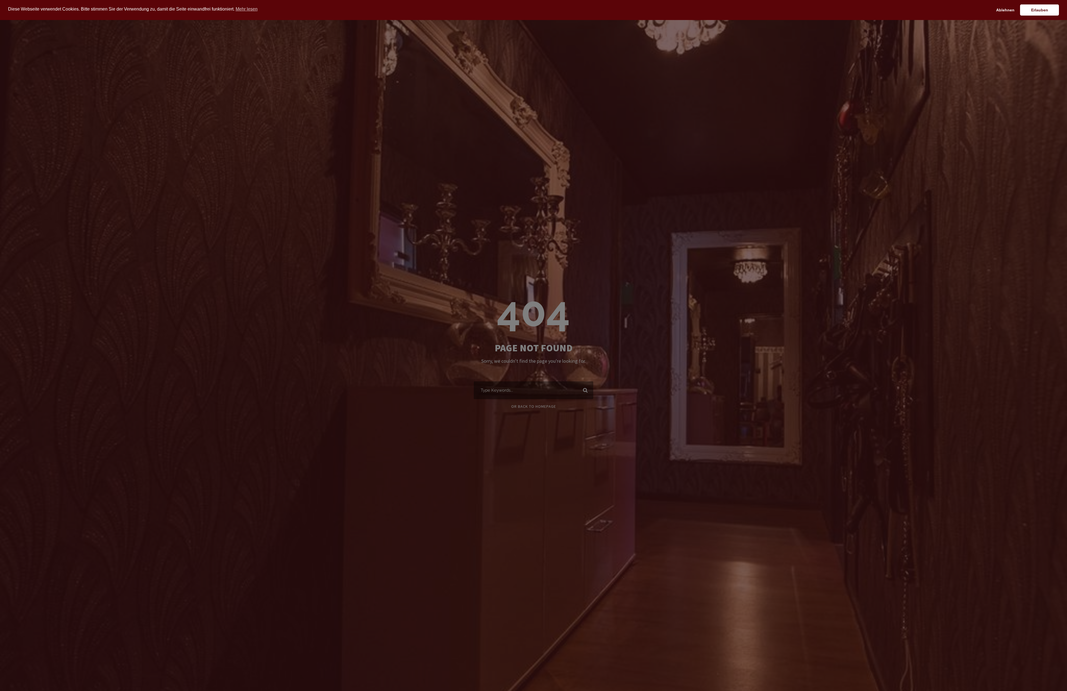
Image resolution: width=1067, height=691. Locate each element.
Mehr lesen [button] (247, 9)
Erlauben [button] (1039, 10)
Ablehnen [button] (1005, 10)
